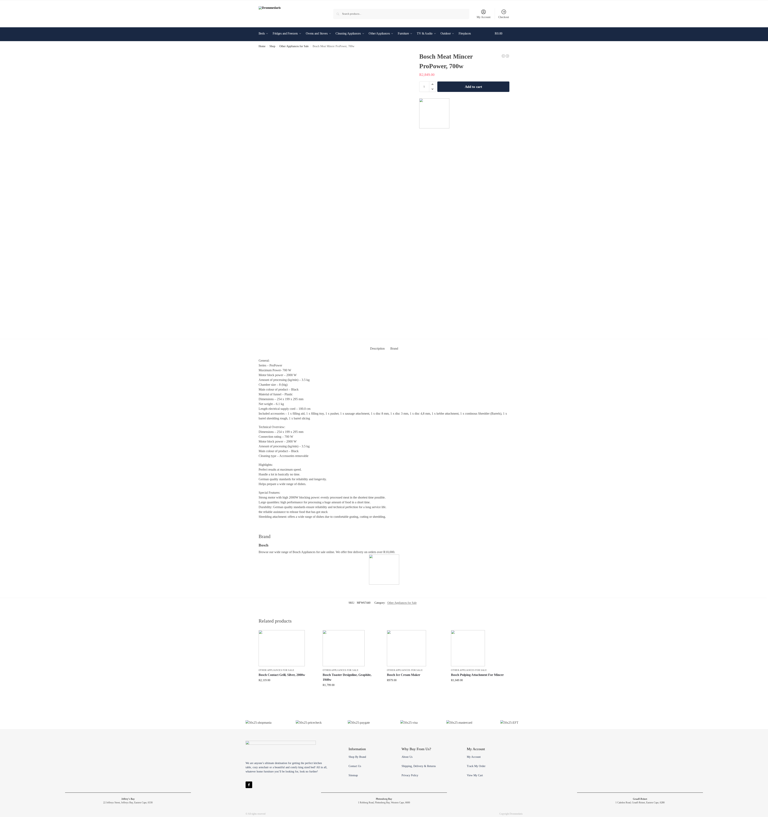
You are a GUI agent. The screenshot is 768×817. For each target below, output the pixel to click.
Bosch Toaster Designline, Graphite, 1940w (347, 677)
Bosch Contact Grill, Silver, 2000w (282, 675)
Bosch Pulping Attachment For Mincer (477, 675)
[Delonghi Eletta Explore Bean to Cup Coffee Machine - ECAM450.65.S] (507, 56)
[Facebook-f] (249, 784)
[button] (502, 39)
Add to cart (473, 87)
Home (262, 46)
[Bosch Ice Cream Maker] (416, 648)
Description (377, 348)
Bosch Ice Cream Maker (403, 675)
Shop (272, 46)
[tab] (377, 348)
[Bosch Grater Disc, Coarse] (503, 56)
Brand (394, 348)
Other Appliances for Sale (294, 46)
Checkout (503, 17)
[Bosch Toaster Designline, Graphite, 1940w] (352, 648)
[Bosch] (434, 113)
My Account (484, 17)
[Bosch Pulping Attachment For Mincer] (480, 648)
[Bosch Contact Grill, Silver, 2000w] (288, 648)
